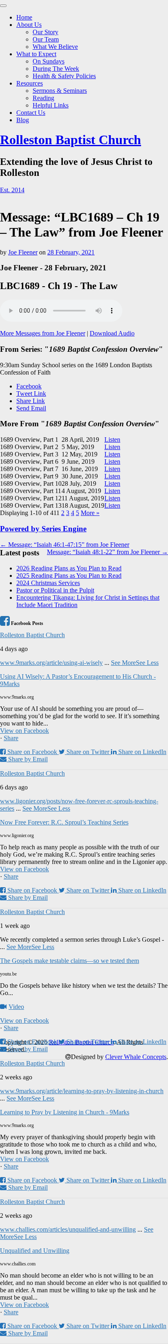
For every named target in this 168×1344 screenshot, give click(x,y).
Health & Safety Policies (64, 75)
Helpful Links (51, 105)
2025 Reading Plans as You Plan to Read (69, 575)
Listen (112, 439)
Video (16, 1006)
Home (24, 17)
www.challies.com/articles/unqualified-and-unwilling (68, 1229)
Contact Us (30, 112)
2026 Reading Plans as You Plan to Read (69, 568)
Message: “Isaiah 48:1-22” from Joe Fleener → (107, 551)
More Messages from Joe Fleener (42, 333)
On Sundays (48, 61)
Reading (43, 97)
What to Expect (36, 53)
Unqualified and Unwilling (34, 1250)
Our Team (46, 39)
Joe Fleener (23, 252)
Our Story (45, 32)
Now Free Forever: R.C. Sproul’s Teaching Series (64, 822)
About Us (29, 24)
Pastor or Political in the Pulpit (55, 590)
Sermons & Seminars (60, 90)
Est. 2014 (12, 189)
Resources (29, 83)
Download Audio (112, 333)
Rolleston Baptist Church (70, 139)
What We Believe (55, 46)
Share (11, 737)
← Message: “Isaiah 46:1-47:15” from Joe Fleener (64, 544)
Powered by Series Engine (43, 528)
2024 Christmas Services (48, 582)
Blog (22, 119)
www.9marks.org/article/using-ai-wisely (51, 662)
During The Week (56, 68)
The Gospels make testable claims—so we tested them (69, 960)
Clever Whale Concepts (135, 1056)
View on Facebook (24, 730)
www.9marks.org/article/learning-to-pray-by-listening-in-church (82, 1090)
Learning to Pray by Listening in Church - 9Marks (64, 1112)
